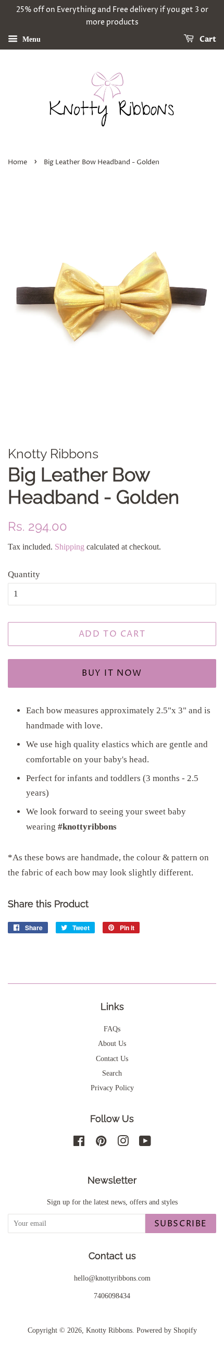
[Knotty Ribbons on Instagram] (123, 1143)
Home (17, 162)
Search (112, 1073)
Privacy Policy (112, 1087)
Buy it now (112, 673)
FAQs (112, 1029)
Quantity (24, 574)
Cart (207, 39)
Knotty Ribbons (109, 1330)
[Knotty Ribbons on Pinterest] (101, 1143)
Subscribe (180, 1223)
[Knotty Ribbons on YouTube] (145, 1143)
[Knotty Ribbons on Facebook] (79, 1143)
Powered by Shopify (166, 1330)
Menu (30, 39)
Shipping (69, 546)
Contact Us (112, 1058)
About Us (112, 1043)
